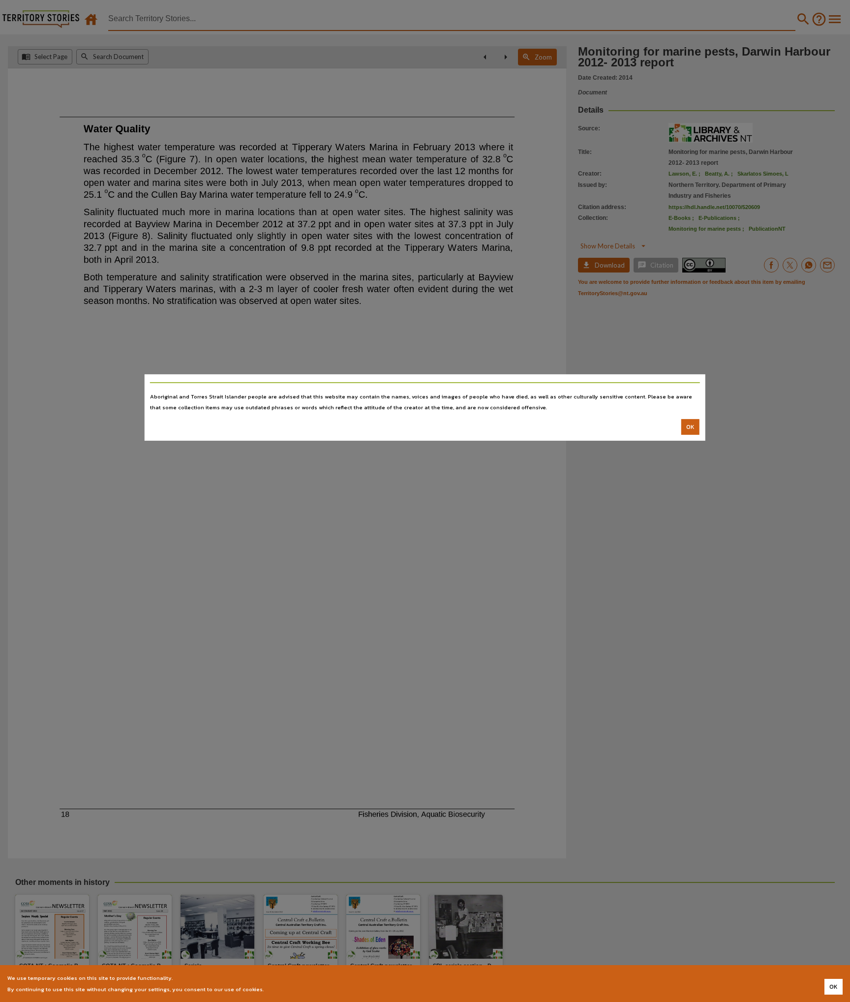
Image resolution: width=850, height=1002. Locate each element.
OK (690, 427)
